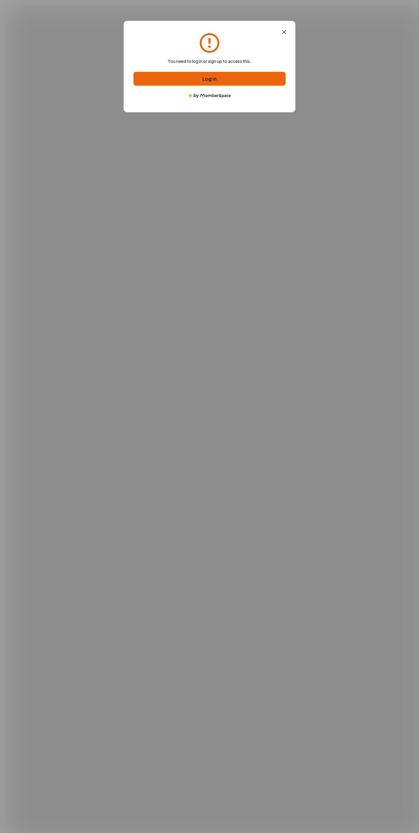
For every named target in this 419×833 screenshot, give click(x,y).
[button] (284, 32)
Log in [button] (209, 78)
